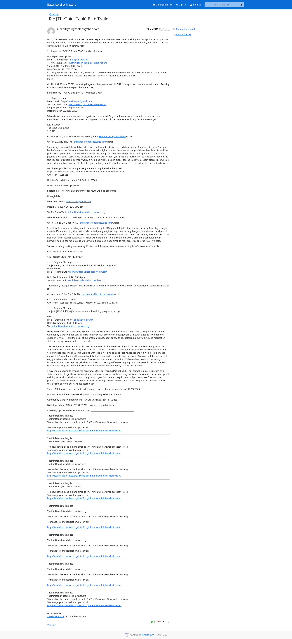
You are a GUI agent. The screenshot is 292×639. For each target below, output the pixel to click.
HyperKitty (147, 634)
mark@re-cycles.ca (79, 59)
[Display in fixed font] (163, 622)
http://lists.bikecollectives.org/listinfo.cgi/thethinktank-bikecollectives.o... (84, 430)
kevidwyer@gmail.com (80, 101)
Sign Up (197, 4)
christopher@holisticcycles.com (90, 141)
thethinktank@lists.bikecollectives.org (88, 62)
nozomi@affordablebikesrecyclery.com (87, 271)
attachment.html (55, 616)
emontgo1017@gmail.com (112, 136)
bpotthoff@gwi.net (83, 319)
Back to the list (183, 34)
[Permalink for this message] (168, 622)
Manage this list (163, 4)
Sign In (182, 4)
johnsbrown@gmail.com (78, 201)
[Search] (241, 4)
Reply (52, 624)
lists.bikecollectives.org (61, 5)
